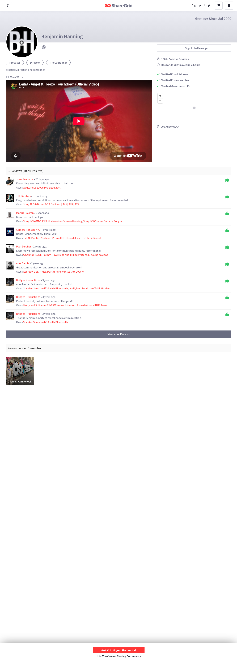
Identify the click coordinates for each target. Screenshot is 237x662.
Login (207, 5)
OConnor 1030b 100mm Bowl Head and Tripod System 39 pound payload (65, 254)
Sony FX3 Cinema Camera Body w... (103, 221)
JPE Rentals (23, 196)
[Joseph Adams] (10, 181)
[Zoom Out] (160, 100)
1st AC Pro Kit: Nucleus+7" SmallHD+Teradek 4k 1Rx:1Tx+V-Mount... (63, 238)
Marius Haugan (25, 213)
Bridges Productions (28, 280)
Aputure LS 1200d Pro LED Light (42, 187)
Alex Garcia (23, 263)
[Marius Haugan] (10, 215)
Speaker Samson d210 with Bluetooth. (45, 288)
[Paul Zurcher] (10, 248)
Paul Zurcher (24, 246)
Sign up (196, 5)
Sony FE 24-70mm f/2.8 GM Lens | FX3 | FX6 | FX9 (51, 204)
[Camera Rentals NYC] (10, 232)
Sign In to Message (196, 48)
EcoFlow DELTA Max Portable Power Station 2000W (53, 271)
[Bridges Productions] (10, 282)
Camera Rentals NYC (28, 229)
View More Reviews (119, 334)
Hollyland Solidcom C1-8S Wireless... (91, 288)
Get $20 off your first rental (118, 650)
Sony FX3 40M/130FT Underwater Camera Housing (52, 221)
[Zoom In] (160, 95)
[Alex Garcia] (10, 265)
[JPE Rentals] (10, 198)
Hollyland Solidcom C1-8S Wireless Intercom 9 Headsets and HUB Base (65, 305)
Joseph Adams (25, 179)
